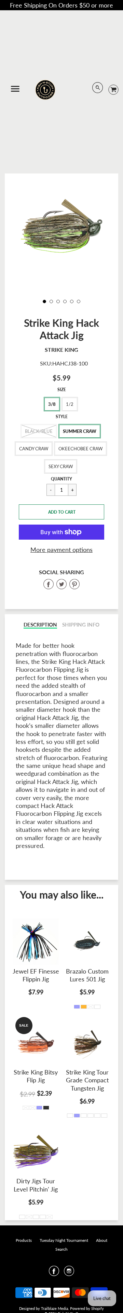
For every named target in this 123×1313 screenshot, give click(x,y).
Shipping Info (80, 625)
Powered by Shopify (87, 1308)
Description (40, 625)
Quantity (61, 478)
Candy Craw (33, 448)
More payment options (61, 549)
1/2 (69, 404)
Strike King (61, 349)
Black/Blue (39, 431)
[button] (61, 511)
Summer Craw (79, 431)
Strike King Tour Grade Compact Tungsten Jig (87, 1080)
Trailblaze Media (54, 1308)
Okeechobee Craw (80, 448)
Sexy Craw (61, 466)
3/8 (52, 404)
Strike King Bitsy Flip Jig (36, 1076)
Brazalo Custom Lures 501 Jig (87, 975)
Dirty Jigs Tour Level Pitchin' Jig (36, 1185)
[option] (61, 226)
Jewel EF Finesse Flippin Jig (36, 975)
